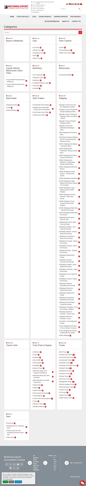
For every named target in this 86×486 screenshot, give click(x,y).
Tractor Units (12, 345)
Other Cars (37, 58)
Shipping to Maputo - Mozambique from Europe (67, 284)
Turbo (35, 401)
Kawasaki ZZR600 (65, 75)
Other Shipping (64, 335)
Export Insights (45, 16)
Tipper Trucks (64, 395)
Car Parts (36, 47)
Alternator (36, 352)
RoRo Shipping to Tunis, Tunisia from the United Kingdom (67, 203)
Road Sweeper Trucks (66, 387)
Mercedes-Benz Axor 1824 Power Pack (41, 381)
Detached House (12, 105)
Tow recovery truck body (41, 393)
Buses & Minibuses (14, 41)
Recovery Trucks (65, 379)
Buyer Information (52, 21)
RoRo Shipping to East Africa (68, 178)
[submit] (79, 9)
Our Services (75, 16)
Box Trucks (63, 352)
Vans (8, 416)
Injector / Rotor (38, 368)
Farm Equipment (65, 50)
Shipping (63, 98)
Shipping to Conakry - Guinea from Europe (69, 242)
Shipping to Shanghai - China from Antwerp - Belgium (69, 308)
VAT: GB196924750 (35, 12)
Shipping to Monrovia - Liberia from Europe (66, 289)
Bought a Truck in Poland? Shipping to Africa (68, 122)
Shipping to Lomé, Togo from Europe (68, 275)
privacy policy (9, 479)
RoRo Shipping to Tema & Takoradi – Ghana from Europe (68, 196)
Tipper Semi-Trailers (40, 115)
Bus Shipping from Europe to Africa (68, 133)
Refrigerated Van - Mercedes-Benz (16, 427)
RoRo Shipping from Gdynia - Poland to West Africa (69, 156)
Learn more (18, 481)
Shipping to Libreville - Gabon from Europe (69, 270)
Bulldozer (36, 80)
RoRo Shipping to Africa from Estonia (68, 168)
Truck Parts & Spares (42, 345)
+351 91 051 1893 (39, 6)
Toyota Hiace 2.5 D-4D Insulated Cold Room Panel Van (15, 432)
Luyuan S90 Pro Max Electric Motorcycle (15, 85)
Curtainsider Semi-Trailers (41, 105)
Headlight (36, 365)
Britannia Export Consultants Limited (14, 458)
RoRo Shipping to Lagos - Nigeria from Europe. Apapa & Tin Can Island (69, 183)
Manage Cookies (75, 476)
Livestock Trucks (65, 373)
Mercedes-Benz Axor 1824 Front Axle (41, 376)
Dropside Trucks (65, 362)
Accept (5, 481)
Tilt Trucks (63, 392)
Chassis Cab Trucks (66, 354)
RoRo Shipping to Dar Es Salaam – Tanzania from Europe (67, 173)
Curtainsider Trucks (66, 360)
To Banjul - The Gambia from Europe (68, 322)
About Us (65, 21)
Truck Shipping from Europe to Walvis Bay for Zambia (68, 331)
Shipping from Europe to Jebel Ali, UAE (67, 218)
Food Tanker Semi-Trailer (41, 112)
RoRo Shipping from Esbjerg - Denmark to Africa (68, 145)
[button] (23, 16)
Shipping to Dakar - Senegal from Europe (68, 251)
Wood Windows (12, 110)
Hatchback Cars (38, 53)
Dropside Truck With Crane (68, 365)
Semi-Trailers (38, 98)
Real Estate (11, 98)
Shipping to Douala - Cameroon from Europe (67, 261)
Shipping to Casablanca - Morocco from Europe (67, 237)
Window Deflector (39, 406)
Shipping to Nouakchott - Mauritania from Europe (67, 298)
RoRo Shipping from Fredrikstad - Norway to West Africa (68, 150)
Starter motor (37, 390)
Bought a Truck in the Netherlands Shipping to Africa (67, 128)
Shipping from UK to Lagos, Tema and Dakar (68, 223)
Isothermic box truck (66, 371)
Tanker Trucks (64, 389)
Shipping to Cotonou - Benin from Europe (68, 246)
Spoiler (36, 387)
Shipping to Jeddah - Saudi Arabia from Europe (68, 265)
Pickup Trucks (64, 376)
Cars (35, 41)
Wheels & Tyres (38, 404)
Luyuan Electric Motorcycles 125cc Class (14, 70)
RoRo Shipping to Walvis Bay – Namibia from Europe (69, 209)
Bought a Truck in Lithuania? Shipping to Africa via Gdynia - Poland (68, 116)
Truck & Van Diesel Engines (42, 398)
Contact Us (76, 21)
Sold (34, 16)
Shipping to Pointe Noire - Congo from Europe (67, 303)
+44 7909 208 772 (39, 10)
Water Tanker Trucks (66, 398)
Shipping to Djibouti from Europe (67, 256)
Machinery (37, 68)
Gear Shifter (37, 360)
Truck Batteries (38, 396)
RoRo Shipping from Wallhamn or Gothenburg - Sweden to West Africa (68, 162)
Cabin (62, 47)
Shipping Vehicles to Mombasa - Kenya (66, 317)
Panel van (10, 423)
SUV (35, 55)
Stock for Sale (23, 16)
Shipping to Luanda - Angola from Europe (68, 280)
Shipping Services (61, 16)
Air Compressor (38, 75)
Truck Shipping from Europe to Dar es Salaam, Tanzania (68, 327)
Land (8, 107)
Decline (11, 481)
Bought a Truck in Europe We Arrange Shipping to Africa (68, 110)
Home (12, 16)
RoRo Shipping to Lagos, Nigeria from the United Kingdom (67, 190)
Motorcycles (64, 68)
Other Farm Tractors (66, 53)
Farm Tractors (65, 41)
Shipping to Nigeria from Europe (67, 294)
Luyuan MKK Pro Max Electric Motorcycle (16, 80)
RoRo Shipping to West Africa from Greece (69, 213)
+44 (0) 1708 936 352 (40, 8)
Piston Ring (37, 385)
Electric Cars (37, 50)
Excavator (37, 85)
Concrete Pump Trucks (67, 357)
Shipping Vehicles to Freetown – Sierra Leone (67, 313)
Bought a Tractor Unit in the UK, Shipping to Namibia (68, 106)
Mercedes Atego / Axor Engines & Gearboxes (40, 372)
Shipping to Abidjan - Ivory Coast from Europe (68, 228)
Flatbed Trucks (64, 368)
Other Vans (10, 437)
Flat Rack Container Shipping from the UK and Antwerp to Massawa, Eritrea (69, 139)
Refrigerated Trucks (66, 381)
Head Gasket (37, 362)
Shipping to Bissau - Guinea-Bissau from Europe (68, 232)
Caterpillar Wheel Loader (41, 83)
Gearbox (36, 357)
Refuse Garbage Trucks (67, 384)
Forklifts (36, 88)
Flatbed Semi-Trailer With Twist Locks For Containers (42, 108)
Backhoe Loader (38, 77)
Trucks (62, 345)
